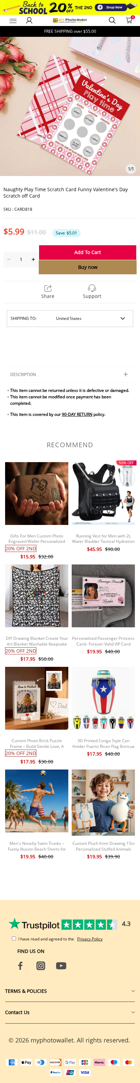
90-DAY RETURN (77, 414)
